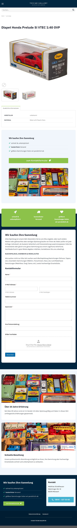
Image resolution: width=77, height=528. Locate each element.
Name (7, 274)
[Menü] (2, 3)
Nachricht (9, 307)
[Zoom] (4, 85)
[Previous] (5, 59)
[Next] (71, 59)
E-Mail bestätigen (44, 292)
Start (2, 16)
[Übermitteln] (73, 10)
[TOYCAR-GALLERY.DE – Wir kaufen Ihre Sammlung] (38, 3)
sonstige (8, 16)
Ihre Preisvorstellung (12, 324)
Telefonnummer (10, 297)
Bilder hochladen (11, 334)
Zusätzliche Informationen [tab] (11, 108)
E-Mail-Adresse (9, 292)
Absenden (10, 355)
